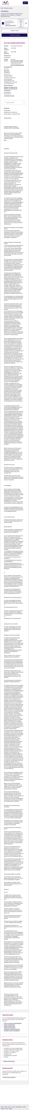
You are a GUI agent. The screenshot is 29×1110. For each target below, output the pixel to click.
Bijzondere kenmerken (7, 71)
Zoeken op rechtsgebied (9, 1027)
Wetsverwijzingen (8, 85)
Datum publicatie (6, 52)
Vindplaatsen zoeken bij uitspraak (12, 1029)
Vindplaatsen (7, 90)
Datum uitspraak (6, 49)
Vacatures (3, 1108)
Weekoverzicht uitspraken (9, 1077)
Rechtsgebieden (8, 67)
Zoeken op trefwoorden (9, 1024)
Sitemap (5, 1106)
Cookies (13, 1106)
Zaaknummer (7, 55)
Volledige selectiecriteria (9, 1061)
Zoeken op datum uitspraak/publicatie (13, 1023)
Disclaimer (10, 1108)
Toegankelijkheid (18, 1106)
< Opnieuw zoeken (14, 30)
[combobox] (14, 102)
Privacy (9, 1106)
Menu (25, 2)
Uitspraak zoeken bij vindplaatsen (12, 1030)
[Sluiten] (26, 23)
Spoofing (24, 1106)
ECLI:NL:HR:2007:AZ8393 (17, 60)
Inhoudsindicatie (8, 76)
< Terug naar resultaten (14, 35)
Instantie (6, 46)
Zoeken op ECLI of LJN (9, 1026)
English (2, 1106)
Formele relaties (6, 60)
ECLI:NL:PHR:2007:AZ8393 (17, 65)
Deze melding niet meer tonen (21, 23)
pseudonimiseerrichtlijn (10, 25)
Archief (6, 1108)
